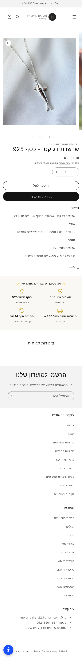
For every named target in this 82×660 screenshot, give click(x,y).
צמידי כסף (67, 543)
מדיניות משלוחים (63, 442)
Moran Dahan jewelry (45, 651)
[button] (74, 17)
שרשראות (68, 595)
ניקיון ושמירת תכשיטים (60, 476)
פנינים (70, 535)
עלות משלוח (64, 163)
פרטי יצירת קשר (64, 459)
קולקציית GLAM (64, 561)
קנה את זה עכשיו (41, 196)
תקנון (71, 433)
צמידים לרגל (66, 552)
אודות (70, 425)
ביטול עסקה (67, 485)
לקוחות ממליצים (64, 494)
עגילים (70, 526)
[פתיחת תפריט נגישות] (8, 650)
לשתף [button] (71, 267)
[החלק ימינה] (49, 137)
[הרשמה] (12, 395)
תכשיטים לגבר (65, 586)
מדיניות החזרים (64, 451)
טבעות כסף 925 (64, 518)
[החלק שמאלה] (33, 137)
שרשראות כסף (65, 578)
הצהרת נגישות (65, 468)
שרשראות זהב (65, 569)
